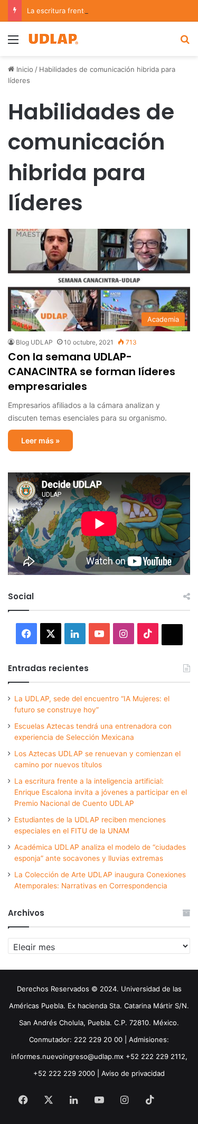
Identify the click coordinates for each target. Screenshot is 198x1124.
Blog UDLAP (34, 342)
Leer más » (40, 440)
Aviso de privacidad (133, 1073)
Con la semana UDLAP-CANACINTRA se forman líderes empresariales (91, 371)
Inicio (23, 69)
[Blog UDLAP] (52, 39)
